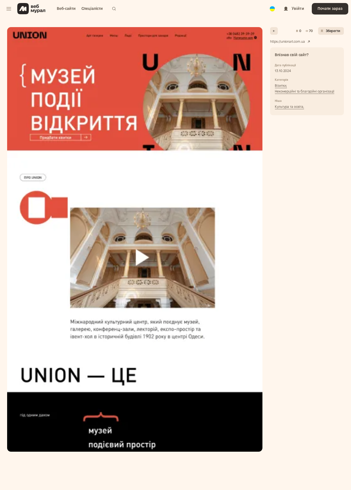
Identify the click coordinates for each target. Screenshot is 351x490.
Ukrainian (272, 5)
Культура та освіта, (289, 106)
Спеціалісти (92, 8)
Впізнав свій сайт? (291, 55)
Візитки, (281, 85)
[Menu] (9, 9)
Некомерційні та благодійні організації (304, 91)
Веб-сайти (66, 8)
